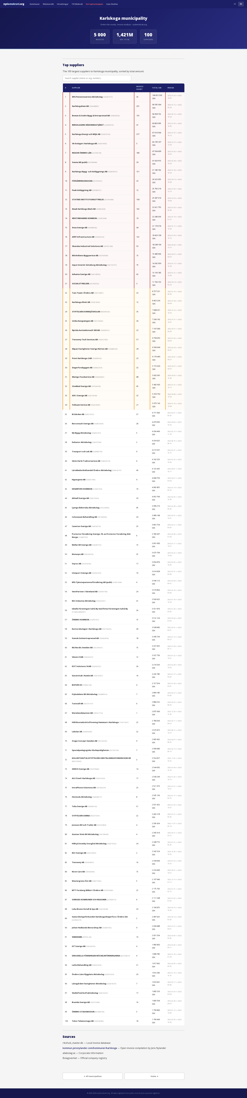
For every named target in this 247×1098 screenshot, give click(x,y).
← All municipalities (93, 1076)
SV (235, 4)
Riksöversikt (48, 4)
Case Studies (112, 4)
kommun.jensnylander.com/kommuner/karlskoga (90, 1048)
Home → (154, 1076)
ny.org (13, 4)
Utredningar (62, 4)
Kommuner (35, 4)
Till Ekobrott (77, 4)
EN (241, 4)
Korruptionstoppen (94, 4)
